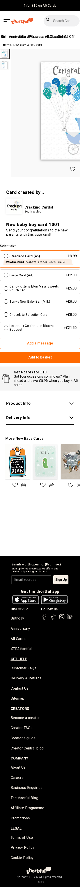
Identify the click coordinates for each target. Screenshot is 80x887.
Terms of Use (22, 837)
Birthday (7, 36)
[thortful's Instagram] (61, 619)
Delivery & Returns (26, 678)
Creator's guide (23, 738)
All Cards (18, 639)
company (19, 758)
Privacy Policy (22, 847)
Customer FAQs (24, 668)
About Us (18, 767)
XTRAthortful (21, 649)
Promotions (20, 818)
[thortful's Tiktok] (53, 619)
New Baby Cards (23, 44)
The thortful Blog (24, 798)
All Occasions (56, 36)
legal (16, 828)
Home (7, 44)
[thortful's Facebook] (44, 619)
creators (20, 709)
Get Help (19, 659)
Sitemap (17, 698)
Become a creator (25, 718)
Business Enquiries (27, 788)
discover (19, 609)
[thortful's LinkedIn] (70, 619)
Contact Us (20, 688)
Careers (17, 778)
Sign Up (61, 579)
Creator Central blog (27, 748)
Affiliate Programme (27, 808)
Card (39, 44)
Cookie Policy (22, 858)
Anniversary (20, 628)
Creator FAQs (22, 728)
